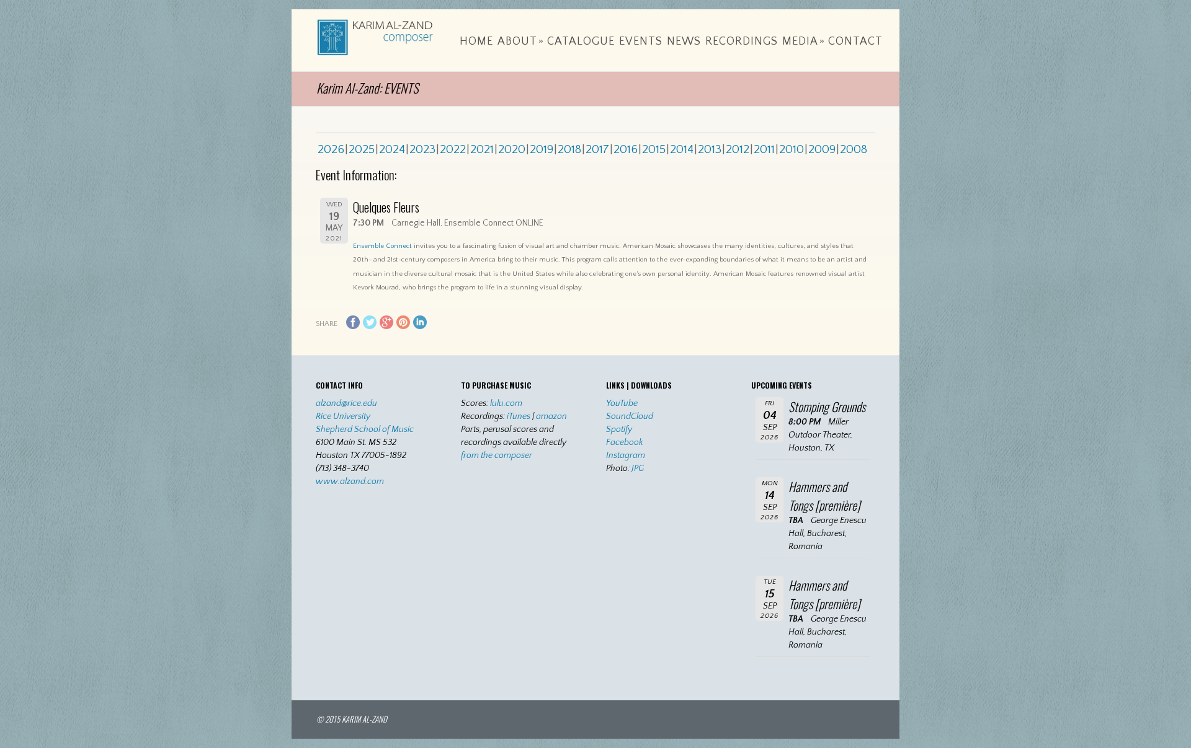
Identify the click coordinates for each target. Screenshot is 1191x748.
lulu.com (506, 403)
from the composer (496, 455)
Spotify (619, 429)
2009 (822, 149)
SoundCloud (629, 416)
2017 (597, 149)
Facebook (624, 442)
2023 (422, 149)
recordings (741, 41)
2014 (682, 149)
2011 (764, 149)
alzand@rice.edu (346, 403)
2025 (362, 149)
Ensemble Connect (382, 246)
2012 (737, 149)
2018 (569, 149)
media (803, 41)
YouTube (622, 403)
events (640, 41)
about (520, 41)
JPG (637, 468)
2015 (654, 149)
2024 (392, 149)
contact (855, 41)
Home (476, 41)
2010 (791, 149)
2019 (541, 149)
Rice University (343, 416)
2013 (709, 149)
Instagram (625, 455)
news (684, 41)
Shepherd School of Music (365, 429)
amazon (551, 416)
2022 (453, 149)
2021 (482, 149)
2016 (625, 149)
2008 (853, 149)
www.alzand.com (350, 481)
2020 (511, 149)
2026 (331, 149)
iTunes (518, 416)
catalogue (581, 41)
